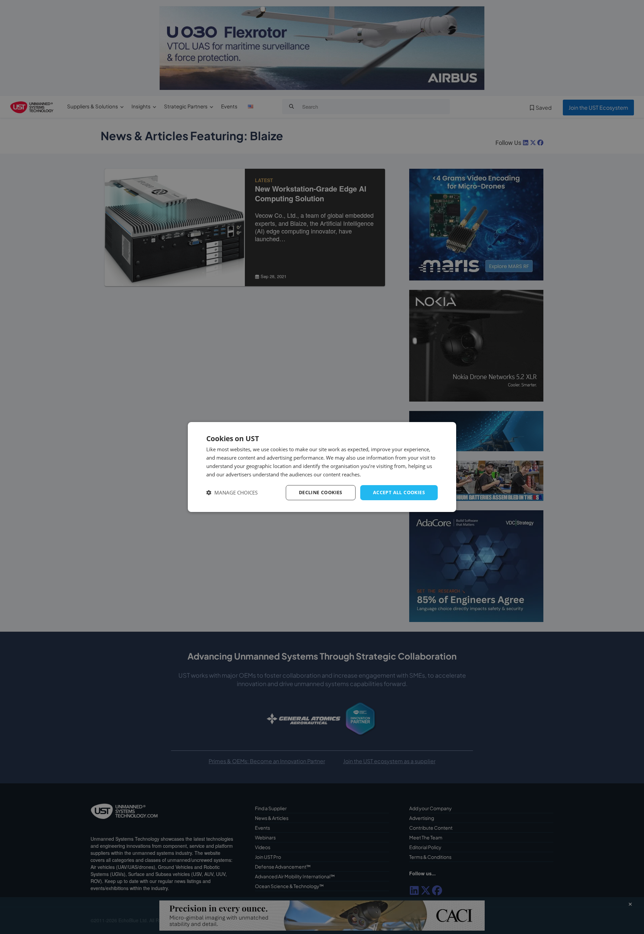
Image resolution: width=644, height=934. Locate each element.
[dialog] (322, 467)
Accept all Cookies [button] (399, 492)
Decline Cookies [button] (320, 492)
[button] (232, 492)
